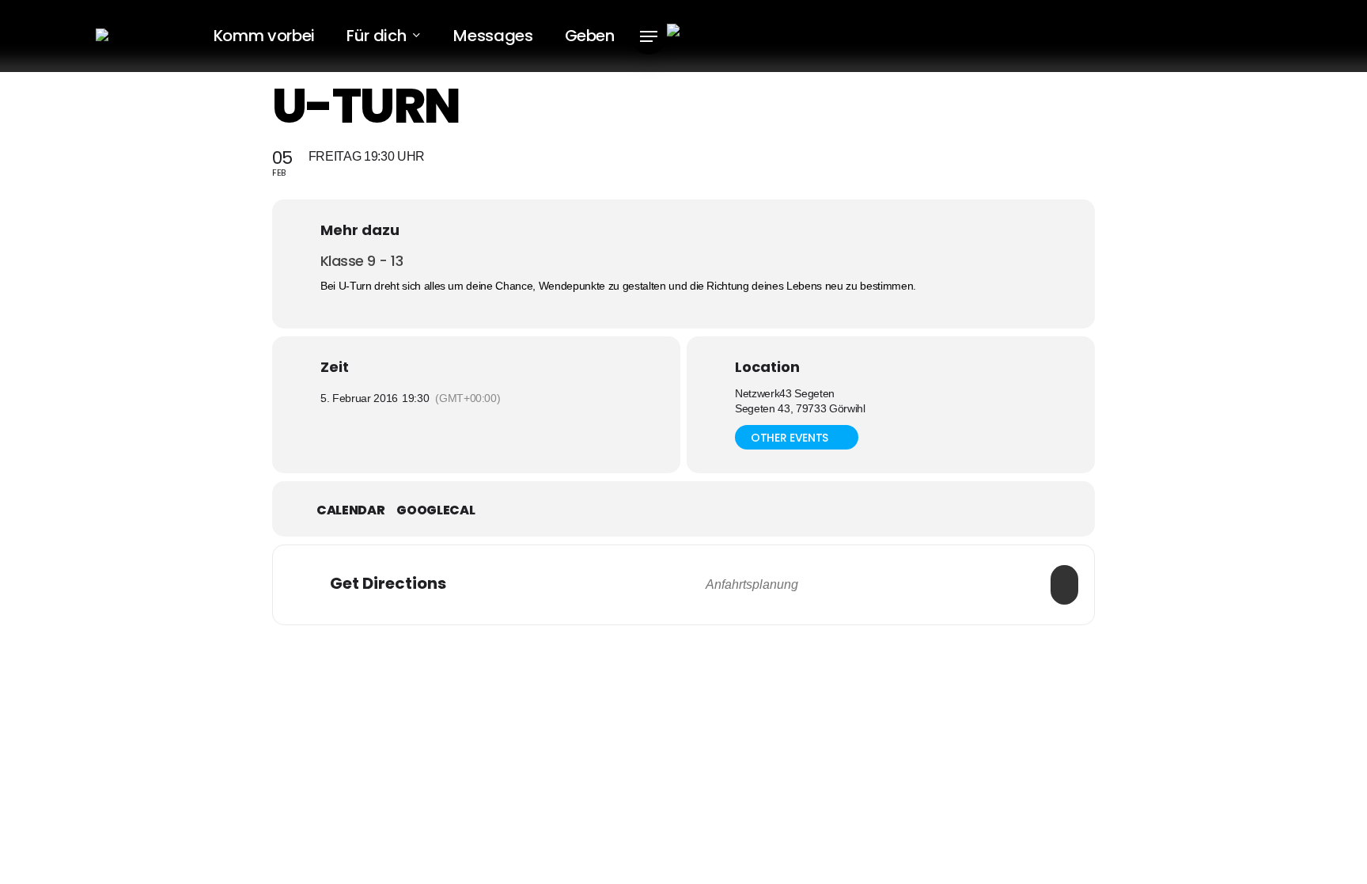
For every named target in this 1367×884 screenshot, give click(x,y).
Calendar (350, 510)
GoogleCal (435, 510)
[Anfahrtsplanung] (1064, 585)
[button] (648, 36)
